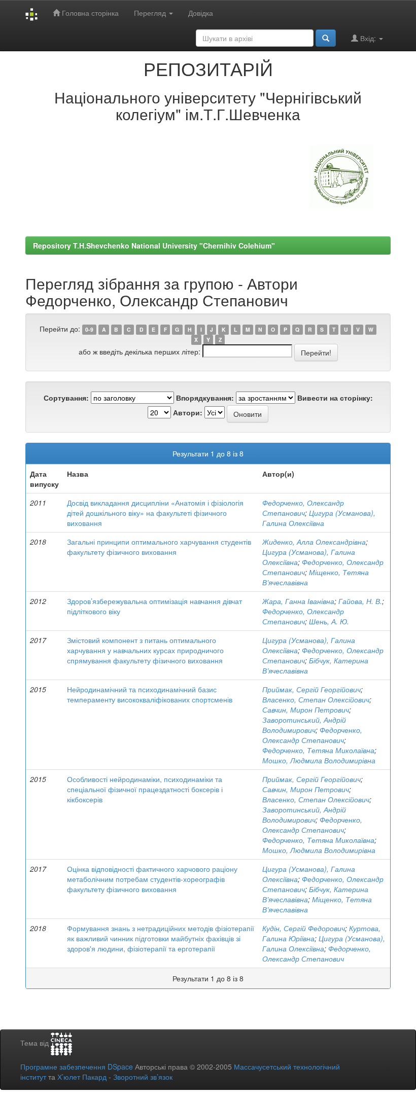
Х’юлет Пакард (82, 1077)
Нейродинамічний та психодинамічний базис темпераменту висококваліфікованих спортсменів (149, 694)
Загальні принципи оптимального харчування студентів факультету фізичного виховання (159, 547)
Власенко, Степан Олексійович (315, 699)
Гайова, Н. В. (360, 601)
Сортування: (66, 398)
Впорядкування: (205, 398)
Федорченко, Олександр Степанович (303, 508)
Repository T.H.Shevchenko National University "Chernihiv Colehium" (154, 245)
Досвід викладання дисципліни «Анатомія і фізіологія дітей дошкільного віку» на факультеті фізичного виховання (155, 513)
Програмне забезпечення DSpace (76, 1066)
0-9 (89, 329)
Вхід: (368, 38)
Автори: (187, 412)
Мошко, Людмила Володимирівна (318, 760)
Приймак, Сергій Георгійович (311, 689)
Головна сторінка (89, 13)
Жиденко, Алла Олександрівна (314, 542)
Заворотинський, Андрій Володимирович (304, 725)
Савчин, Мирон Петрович (305, 709)
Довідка (200, 13)
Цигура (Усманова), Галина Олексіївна (318, 518)
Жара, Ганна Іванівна (298, 601)
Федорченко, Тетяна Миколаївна (318, 750)
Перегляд (151, 13)
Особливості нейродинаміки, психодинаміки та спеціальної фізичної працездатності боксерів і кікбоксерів (145, 789)
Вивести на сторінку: (335, 398)
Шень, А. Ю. (329, 621)
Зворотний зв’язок (142, 1077)
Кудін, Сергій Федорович (303, 928)
